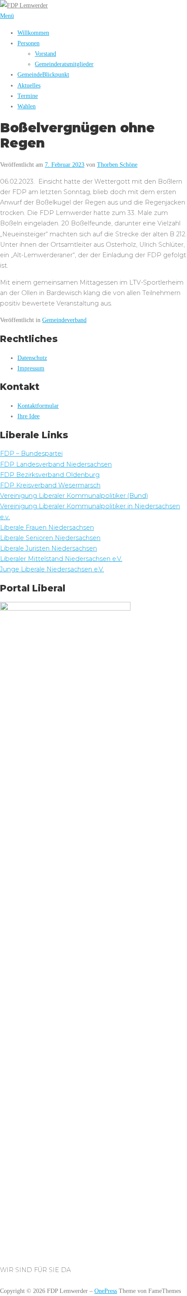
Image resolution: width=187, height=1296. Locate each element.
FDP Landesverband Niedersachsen (56, 464)
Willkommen (33, 32)
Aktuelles (28, 85)
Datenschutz (32, 357)
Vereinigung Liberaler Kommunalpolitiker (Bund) (74, 496)
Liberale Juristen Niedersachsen (48, 548)
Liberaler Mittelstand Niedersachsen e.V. (61, 559)
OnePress (105, 1290)
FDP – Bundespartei (31, 453)
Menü (7, 15)
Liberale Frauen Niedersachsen (47, 527)
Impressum (30, 368)
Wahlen (26, 106)
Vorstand (45, 53)
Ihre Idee (28, 416)
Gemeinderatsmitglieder (64, 63)
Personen (28, 43)
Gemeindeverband (64, 319)
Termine (27, 95)
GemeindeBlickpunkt (43, 74)
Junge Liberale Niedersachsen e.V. (52, 569)
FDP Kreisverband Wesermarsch (50, 485)
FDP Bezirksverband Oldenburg (50, 475)
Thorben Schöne (117, 164)
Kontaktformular (38, 405)
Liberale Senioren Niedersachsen (50, 538)
